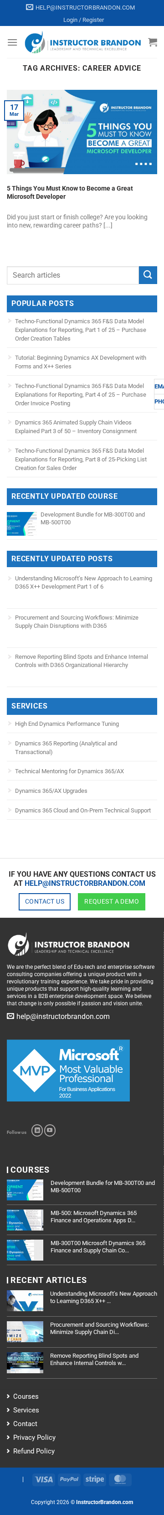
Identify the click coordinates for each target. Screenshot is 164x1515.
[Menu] (12, 42)
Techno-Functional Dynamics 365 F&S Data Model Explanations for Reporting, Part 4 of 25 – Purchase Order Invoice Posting (80, 395)
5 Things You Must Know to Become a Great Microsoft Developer (70, 192)
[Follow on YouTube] (50, 1130)
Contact (25, 1424)
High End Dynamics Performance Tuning (67, 723)
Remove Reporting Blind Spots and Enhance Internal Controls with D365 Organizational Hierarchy (81, 660)
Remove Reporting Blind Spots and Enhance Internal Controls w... (94, 1359)
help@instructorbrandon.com (85, 883)
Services (26, 1410)
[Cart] (152, 42)
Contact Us (44, 901)
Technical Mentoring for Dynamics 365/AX (69, 771)
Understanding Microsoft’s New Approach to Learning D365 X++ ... (103, 1297)
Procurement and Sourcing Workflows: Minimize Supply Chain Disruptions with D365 (76, 621)
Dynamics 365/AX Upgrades (51, 790)
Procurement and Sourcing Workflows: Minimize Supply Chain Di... (99, 1328)
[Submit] (148, 275)
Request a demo (111, 901)
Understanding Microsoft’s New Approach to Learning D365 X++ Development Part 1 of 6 (83, 582)
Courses (26, 1396)
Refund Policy (34, 1451)
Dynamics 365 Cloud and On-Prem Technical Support (83, 810)
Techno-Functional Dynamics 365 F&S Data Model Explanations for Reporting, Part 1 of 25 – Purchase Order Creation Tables (80, 330)
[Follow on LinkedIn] (37, 1130)
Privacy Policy (34, 1437)
